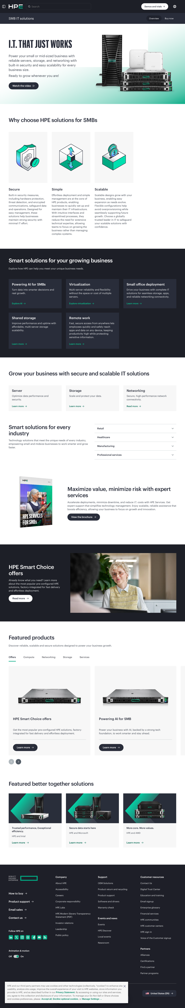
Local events (104, 936)
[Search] (29, 6)
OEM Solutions (105, 883)
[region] (92, 716)
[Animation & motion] (16, 956)
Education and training (152, 895)
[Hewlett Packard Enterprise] (16, 6)
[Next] (18, 761)
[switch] (15, 956)
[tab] (12, 657)
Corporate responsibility (68, 901)
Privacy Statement (65, 992)
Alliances (145, 955)
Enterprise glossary (150, 907)
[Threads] (28, 937)
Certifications (147, 961)
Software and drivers (108, 901)
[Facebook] (33, 937)
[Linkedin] (11, 937)
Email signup (147, 901)
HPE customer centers (151, 925)
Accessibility (62, 889)
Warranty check (106, 907)
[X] (16, 937)
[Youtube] (39, 937)
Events (101, 924)
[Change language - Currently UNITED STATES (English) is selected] (174, 6)
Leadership (61, 929)
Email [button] (16, 909)
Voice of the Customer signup (155, 938)
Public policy (62, 935)
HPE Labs (60, 907)
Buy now (169, 18)
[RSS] (45, 937)
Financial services (149, 913)
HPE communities (149, 919)
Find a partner (147, 967)
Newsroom (103, 942)
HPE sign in (146, 932)
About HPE (61, 883)
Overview (154, 18)
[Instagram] (22, 937)
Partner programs (149, 973)
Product (19, 901)
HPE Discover (104, 930)
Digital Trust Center (150, 889)
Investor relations (64, 923)
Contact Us (146, 883)
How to (16, 893)
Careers (60, 895)
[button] (125, 985)
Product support (106, 895)
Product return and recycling (112, 889)
